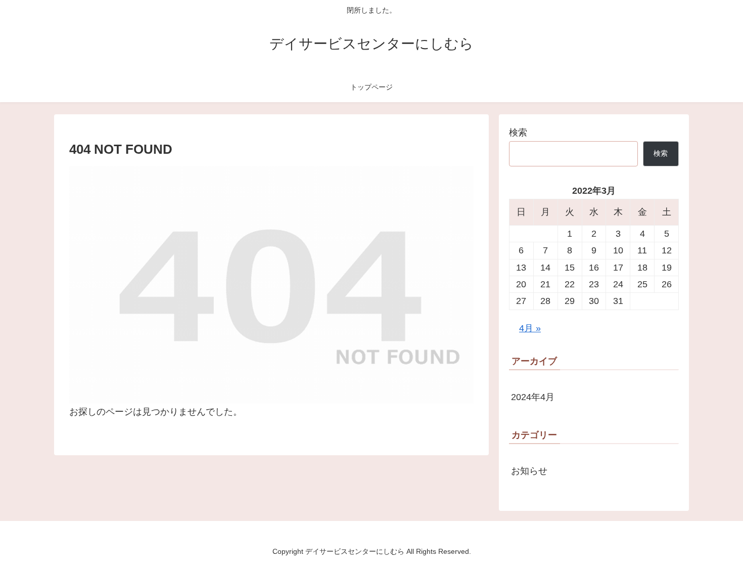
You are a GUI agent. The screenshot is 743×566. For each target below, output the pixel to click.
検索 (518, 132)
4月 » (530, 328)
